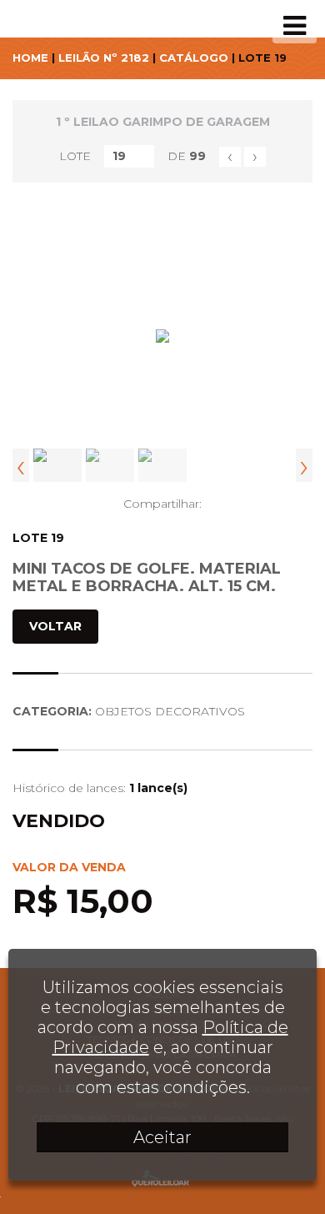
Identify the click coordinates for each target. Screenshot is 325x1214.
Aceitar (162, 1137)
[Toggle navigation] (294, 25)
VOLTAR (55, 626)
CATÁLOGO (193, 57)
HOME (30, 57)
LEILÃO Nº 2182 (103, 57)
